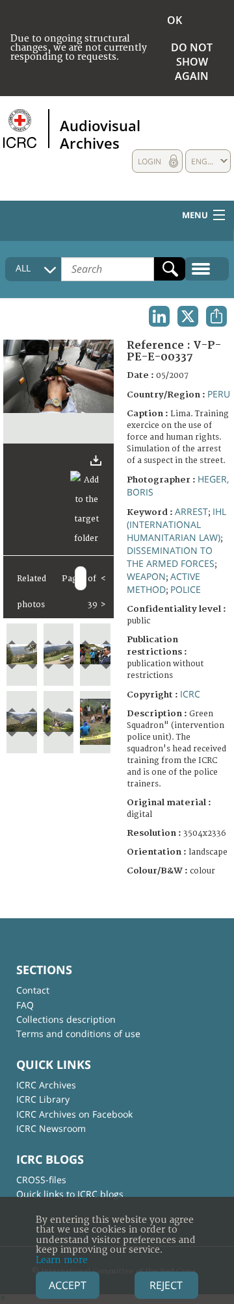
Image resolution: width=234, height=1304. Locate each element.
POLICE (185, 589)
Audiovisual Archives (100, 134)
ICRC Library (43, 1099)
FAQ (25, 1005)
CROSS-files (41, 1179)
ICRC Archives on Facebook (74, 1114)
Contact (32, 990)
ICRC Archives (46, 1085)
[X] (187, 316)
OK (174, 20)
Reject (166, 1285)
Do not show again (192, 61)
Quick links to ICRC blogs (70, 1194)
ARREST (191, 511)
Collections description (66, 1019)
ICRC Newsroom (51, 1128)
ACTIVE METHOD (163, 583)
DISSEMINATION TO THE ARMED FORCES (170, 557)
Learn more (62, 1260)
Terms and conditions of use (78, 1033)
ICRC (190, 694)
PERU (218, 394)
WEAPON (146, 576)
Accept (67, 1285)
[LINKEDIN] (159, 316)
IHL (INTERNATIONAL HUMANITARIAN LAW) (176, 524)
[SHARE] (216, 316)
